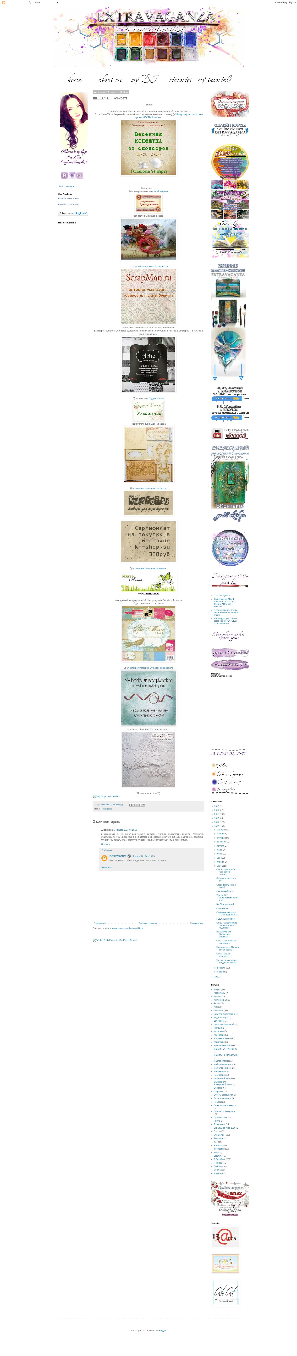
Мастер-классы (221, 1061)
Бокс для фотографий (224, 1014)
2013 (217, 826)
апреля (220, 862)
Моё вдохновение (222, 1064)
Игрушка (218, 1028)
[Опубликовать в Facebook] (140, 805)
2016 (217, 814)
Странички (219, 1135)
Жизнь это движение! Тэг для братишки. (226, 961)
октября (221, 838)
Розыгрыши (107, 809)
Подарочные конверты (225, 1105)
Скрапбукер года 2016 (224, 1128)
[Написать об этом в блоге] (133, 805)
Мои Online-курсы (222, 1068)
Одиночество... (223, 908)
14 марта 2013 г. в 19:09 (125, 830)
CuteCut (218, 1170)
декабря (221, 830)
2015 (217, 818)
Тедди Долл (219, 1138)
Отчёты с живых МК (223, 1095)
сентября (222, 842)
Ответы (108, 850)
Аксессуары (219, 993)
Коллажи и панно (222, 1038)
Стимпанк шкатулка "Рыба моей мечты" (227, 913)
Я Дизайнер (220, 1159)
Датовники (219, 1021)
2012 (217, 977)
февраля (221, 968)
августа (220, 846)
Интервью (219, 1031)
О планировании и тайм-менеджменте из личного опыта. (226, 612)
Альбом (217, 996)
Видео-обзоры (221, 1017)
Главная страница (148, 923)
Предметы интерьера (224, 1111)
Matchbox (218, 1173)
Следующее (100, 923)
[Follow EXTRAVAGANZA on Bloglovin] (73, 215)
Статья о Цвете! (222, 595)
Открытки (218, 1091)
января (220, 972)
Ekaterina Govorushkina (68, 198)
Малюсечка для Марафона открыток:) (224, 934)
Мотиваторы (220, 1071)
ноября (220, 833)
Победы (218, 1102)
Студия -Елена (156, 398)
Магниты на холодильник (226, 1055)
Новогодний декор (223, 1078)
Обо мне (218, 1088)
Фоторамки (219, 1149)
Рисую (217, 1121)
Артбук (217, 1003)
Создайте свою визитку (68, 204)
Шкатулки (218, 1156)
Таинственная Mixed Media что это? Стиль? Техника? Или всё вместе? (225, 603)
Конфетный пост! (224, 891)
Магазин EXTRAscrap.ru (225, 1049)
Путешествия (220, 1117)
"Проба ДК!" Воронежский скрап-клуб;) (227, 898)
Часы (216, 1152)
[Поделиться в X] (137, 805)
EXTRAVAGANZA (117, 856)
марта (220, 866)
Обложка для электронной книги (223, 1083)
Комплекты (219, 1042)
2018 (217, 806)
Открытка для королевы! (223, 955)
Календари (219, 1035)
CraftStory (218, 1166)
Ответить (105, 844)
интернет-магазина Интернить (151, 568)
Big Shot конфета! (225, 904)
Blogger (162, 1330)
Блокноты (218, 1010)
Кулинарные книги (223, 1045)
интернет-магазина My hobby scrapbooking (151, 668)
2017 (217, 810)
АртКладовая (161, 191)
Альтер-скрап (220, 1000)
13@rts (217, 989)
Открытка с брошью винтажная (226, 941)
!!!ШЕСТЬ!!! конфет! (225, 919)
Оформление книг (222, 1098)
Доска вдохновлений (224, 1024)
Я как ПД (218, 1163)
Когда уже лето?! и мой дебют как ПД (227, 948)
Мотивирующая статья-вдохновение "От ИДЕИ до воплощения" (225, 621)
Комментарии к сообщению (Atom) (126, 928)
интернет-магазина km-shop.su (151, 488)
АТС (216, 1007)
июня (219, 854)
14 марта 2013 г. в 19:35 (143, 856)
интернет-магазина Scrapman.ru (151, 266)
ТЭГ (216, 1142)
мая (219, 858)
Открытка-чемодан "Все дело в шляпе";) (225, 872)
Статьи (217, 1131)
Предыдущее (196, 923)
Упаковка (218, 1145)
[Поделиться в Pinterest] (143, 805)
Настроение (220, 1075)
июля (219, 850)
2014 (217, 822)
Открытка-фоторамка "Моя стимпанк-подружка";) (226, 925)
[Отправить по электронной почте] (130, 805)
